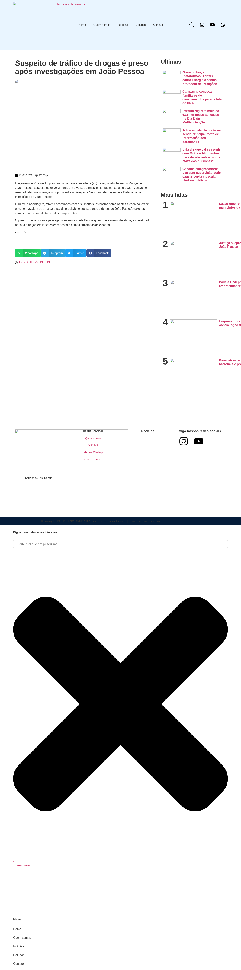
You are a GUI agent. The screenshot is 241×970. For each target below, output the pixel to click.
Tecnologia (147, 501)
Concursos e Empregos (148, 449)
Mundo (157, 484)
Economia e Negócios (148, 466)
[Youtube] (212, 25)
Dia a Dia (147, 458)
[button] (28, 253)
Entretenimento (155, 475)
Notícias (123, 24)
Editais (135, 475)
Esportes (140, 484)
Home (82, 24)
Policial (140, 492)
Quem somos (101, 24)
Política (155, 492)
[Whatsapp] (222, 25)
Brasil (148, 440)
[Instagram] (202, 25)
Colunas (141, 24)
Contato (158, 24)
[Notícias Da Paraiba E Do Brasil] (191, 25)
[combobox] (120, 544)
